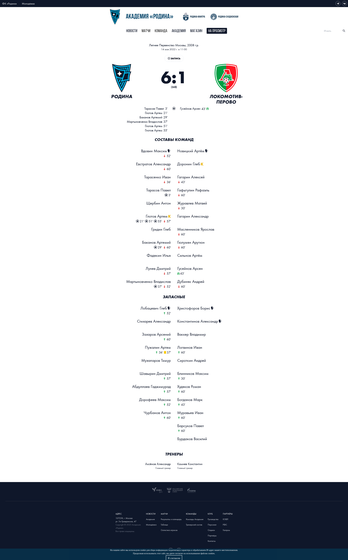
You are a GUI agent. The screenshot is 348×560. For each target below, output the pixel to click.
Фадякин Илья (159, 255)
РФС (225, 524)
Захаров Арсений (156, 334)
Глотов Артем (156, 216)
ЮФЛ (225, 519)
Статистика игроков (169, 530)
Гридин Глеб (161, 229)
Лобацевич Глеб (154, 308)
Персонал (212, 524)
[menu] (177, 30)
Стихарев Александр (154, 321)
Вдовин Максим (154, 150)
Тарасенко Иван (157, 176)
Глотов (153, 113)
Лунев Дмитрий (158, 268)
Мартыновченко (144, 121)
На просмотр (216, 31)
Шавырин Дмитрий (155, 373)
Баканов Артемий (156, 242)
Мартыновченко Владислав (148, 281)
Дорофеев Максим (155, 399)
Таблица (164, 524)
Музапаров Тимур (156, 360)
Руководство (213, 519)
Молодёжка (28, 3)
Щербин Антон (158, 203)
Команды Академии (194, 519)
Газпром (226, 530)
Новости (131, 31)
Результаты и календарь (171, 519)
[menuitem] (131, 31)
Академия (179, 31)
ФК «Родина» (9, 3)
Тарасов (154, 108)
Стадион (211, 530)
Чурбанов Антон (157, 412)
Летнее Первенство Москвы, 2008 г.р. (174, 45)
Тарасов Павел (158, 189)
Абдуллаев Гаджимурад (151, 386)
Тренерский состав (194, 524)
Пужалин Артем (158, 347)
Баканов (150, 117)
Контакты (212, 541)
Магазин (196, 31)
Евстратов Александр (153, 163)
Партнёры (212, 535)
